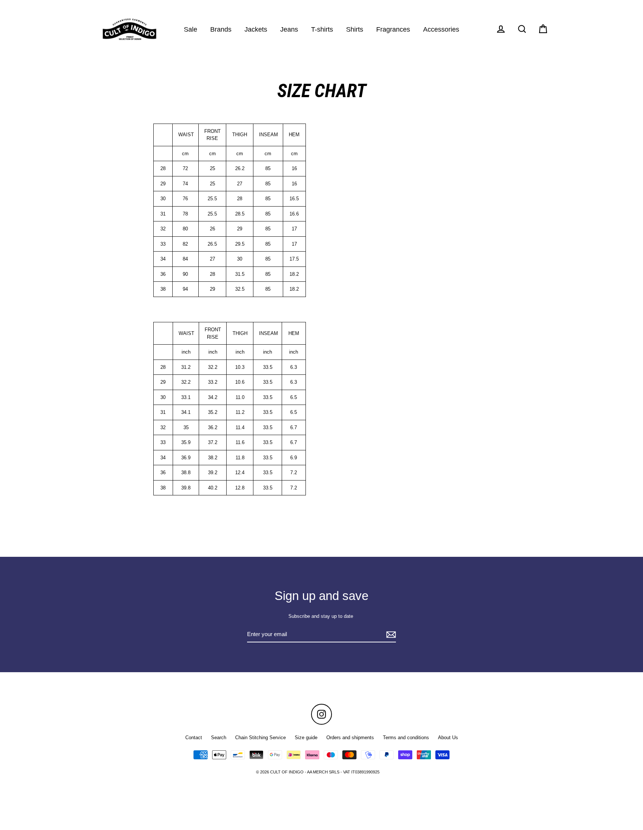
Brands (220, 29)
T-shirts (322, 29)
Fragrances (393, 29)
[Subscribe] (390, 634)
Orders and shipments (350, 737)
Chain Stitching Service (260, 737)
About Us (448, 737)
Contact (193, 737)
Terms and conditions (406, 737)
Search (218, 737)
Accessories (441, 29)
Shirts (354, 29)
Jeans (289, 29)
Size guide (306, 737)
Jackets (255, 29)
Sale (190, 29)
